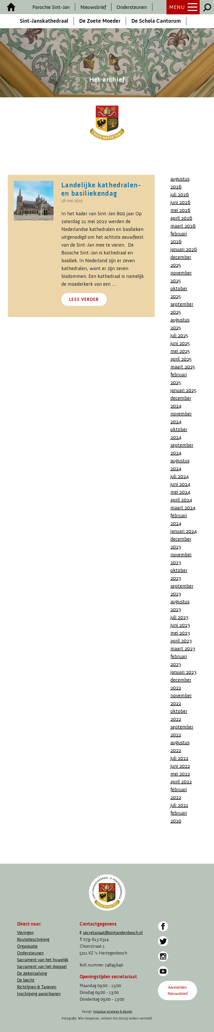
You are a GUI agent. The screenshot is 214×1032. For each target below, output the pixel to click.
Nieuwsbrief (93, 7)
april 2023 (181, 640)
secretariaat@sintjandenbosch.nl (113, 932)
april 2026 (181, 218)
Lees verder (84, 299)
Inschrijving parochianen (39, 994)
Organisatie (27, 946)
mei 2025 (180, 351)
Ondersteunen (132, 7)
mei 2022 (180, 774)
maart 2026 (183, 226)
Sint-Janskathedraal (44, 20)
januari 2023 (183, 672)
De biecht (25, 980)
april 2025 (181, 359)
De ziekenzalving (32, 973)
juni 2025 (180, 343)
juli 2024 (179, 476)
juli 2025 (179, 335)
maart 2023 (182, 648)
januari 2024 (183, 531)
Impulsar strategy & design (112, 1011)
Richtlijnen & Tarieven (36, 987)
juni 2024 (180, 484)
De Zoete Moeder (100, 20)
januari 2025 (183, 390)
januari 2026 (183, 249)
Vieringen (25, 932)
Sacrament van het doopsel (42, 966)
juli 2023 (179, 617)
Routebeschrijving (33, 939)
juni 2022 (180, 766)
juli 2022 (179, 758)
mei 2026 (180, 210)
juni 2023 (180, 625)
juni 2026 (180, 202)
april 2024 (181, 500)
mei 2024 (180, 492)
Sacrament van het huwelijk (42, 960)
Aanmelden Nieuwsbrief (178, 990)
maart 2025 (182, 366)
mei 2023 (180, 633)
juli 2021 (179, 805)
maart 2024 (182, 507)
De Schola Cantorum (156, 20)
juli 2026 (179, 194)
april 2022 (181, 781)
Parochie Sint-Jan (51, 7)
